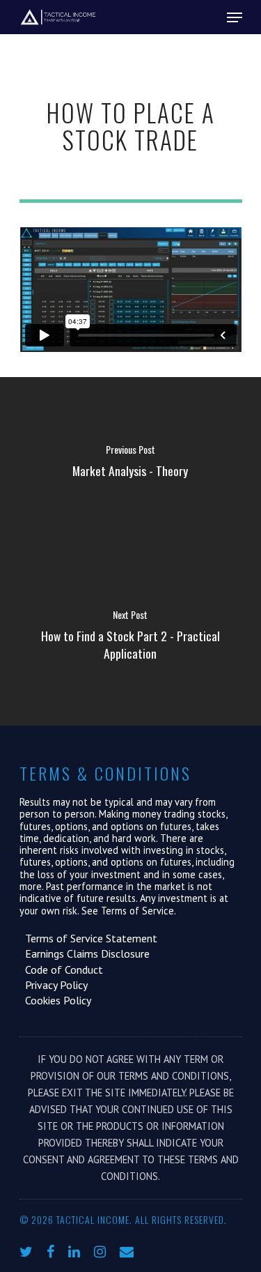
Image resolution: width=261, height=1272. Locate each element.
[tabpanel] (130, 290)
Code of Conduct (61, 969)
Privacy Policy (53, 985)
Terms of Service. (138, 910)
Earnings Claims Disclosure (84, 953)
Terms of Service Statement (88, 938)
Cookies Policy (55, 1000)
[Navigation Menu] (234, 17)
